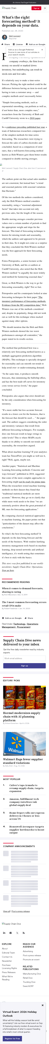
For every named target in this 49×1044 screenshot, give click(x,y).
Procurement (23, 627)
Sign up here (8, 570)
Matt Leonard (14, 36)
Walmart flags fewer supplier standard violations (23, 761)
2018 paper (35, 118)
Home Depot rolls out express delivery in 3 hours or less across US (26, 815)
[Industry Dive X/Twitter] (17, 933)
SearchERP (28, 986)
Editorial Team (8, 952)
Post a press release (21, 911)
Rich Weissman (10, 595)
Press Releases (9, 972)
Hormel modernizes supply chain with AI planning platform (21, 716)
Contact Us (7, 957)
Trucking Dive (29, 982)
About (5, 948)
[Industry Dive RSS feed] (23, 933)
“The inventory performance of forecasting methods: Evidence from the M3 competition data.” (24, 301)
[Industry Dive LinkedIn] (4, 933)
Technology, (19, 624)
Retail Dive (28, 978)
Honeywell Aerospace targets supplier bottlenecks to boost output (26, 829)
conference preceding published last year (25, 126)
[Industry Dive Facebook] (10, 933)
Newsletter (7, 961)
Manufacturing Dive (32, 973)
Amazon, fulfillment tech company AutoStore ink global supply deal (24, 802)
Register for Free (12, 1038)
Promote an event (31, 959)
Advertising (28, 951)
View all (6, 911)
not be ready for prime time (32, 481)
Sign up (36, 8)
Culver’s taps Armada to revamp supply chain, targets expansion (26, 788)
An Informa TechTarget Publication (24, 2)
